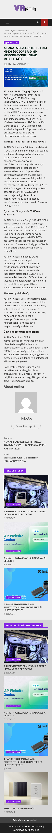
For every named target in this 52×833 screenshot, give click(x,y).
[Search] (38, 22)
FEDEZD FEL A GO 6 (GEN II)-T (26, 788)
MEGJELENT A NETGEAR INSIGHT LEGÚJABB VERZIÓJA (22, 458)
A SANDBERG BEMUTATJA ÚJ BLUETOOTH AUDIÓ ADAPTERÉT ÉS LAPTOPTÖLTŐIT (26, 584)
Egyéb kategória (11, 43)
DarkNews (18, 829)
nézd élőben (44, 22)
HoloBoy (12, 64)
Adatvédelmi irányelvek (25, 820)
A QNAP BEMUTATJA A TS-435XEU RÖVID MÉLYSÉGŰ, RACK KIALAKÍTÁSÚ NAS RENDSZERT (25, 443)
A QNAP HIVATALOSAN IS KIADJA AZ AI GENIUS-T (26, 538)
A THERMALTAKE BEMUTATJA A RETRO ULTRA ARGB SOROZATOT (26, 491)
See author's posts (26, 426)
